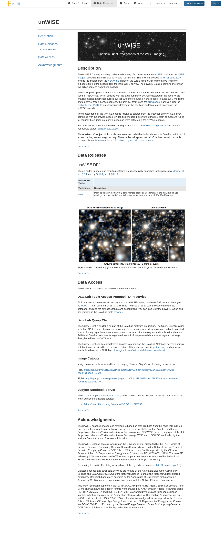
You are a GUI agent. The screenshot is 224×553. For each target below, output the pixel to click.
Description (45, 36)
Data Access (46, 57)
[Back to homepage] (12, 3)
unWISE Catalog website (153, 125)
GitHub (160, 3)
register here (157, 347)
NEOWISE (113, 80)
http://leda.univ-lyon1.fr (168, 465)
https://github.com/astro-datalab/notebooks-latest (139, 350)
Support (173, 3)
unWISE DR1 (49, 49)
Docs (126, 3)
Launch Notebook (194, 3)
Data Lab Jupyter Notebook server (100, 395)
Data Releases (105, 3)
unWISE (157, 74)
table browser (115, 312)
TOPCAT (86, 305)
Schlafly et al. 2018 (88, 105)
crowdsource (155, 101)
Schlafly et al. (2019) (107, 174)
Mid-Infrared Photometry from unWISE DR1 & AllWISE (113, 404)
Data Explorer (79, 3)
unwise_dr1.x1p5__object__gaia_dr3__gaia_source (125, 140)
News (140, 3)
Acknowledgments (50, 65)
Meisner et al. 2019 (170, 77)
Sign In (216, 3)
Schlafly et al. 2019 (107, 128)
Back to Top (84, 146)
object (81, 194)
